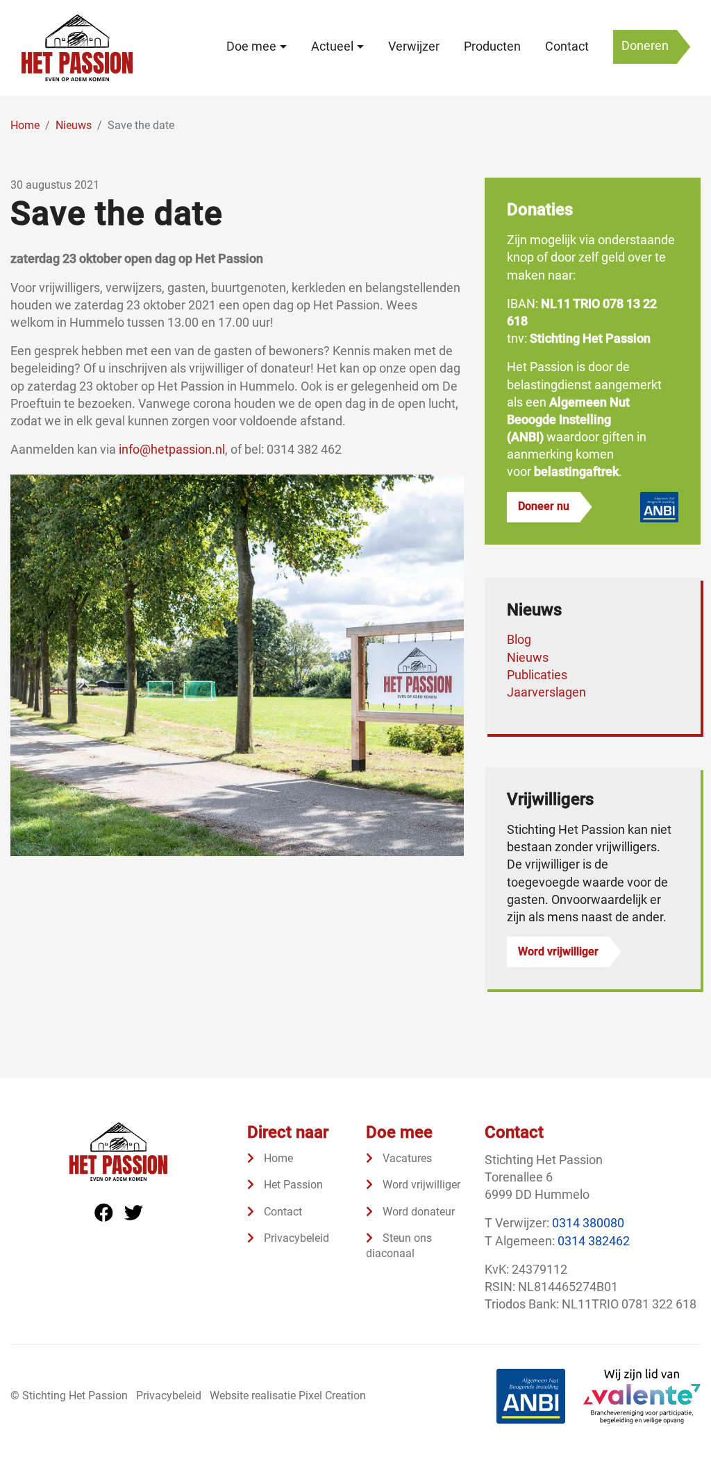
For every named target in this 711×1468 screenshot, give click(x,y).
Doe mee (251, 46)
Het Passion (292, 1184)
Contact (567, 46)
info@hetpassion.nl (172, 449)
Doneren (645, 46)
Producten (492, 46)
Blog (519, 639)
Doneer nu (543, 506)
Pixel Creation (332, 1395)
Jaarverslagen (546, 692)
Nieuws (528, 657)
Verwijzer (414, 46)
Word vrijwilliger (558, 951)
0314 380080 (588, 1222)
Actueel (332, 46)
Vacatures (406, 1158)
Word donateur (417, 1211)
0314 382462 (594, 1241)
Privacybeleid (295, 1238)
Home (277, 1158)
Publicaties (537, 674)
